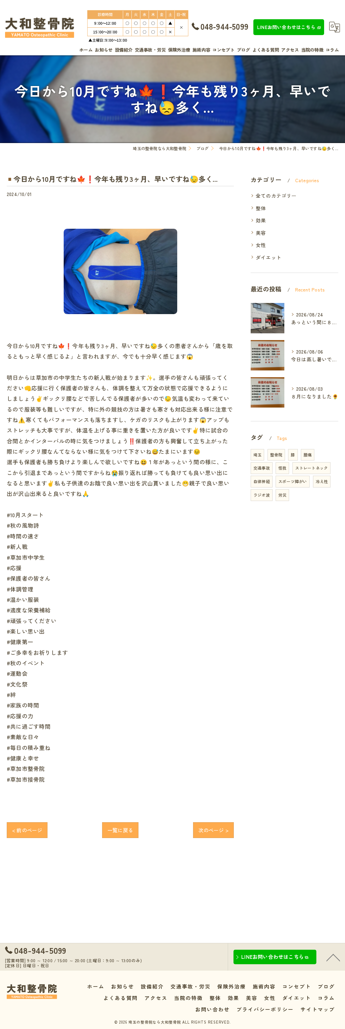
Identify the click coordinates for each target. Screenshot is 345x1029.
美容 (261, 232)
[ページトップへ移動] (333, 957)
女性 (261, 244)
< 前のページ (27, 830)
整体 (261, 208)
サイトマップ (318, 1009)
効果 (261, 220)
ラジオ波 (261, 495)
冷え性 (322, 481)
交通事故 (261, 468)
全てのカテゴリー (276, 195)
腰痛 (308, 454)
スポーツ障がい (292, 481)
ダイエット (268, 257)
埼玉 (257, 454)
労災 (282, 495)
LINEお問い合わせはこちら (286, 27)
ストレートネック (311, 468)
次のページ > (213, 830)
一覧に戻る (120, 830)
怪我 (282, 468)
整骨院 (276, 454)
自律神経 (261, 481)
